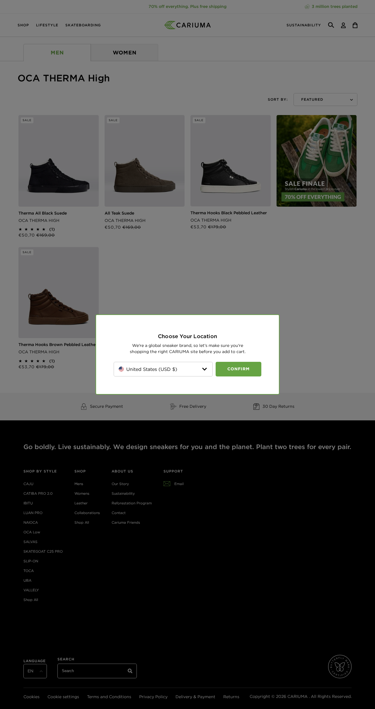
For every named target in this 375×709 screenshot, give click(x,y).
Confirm (238, 368)
